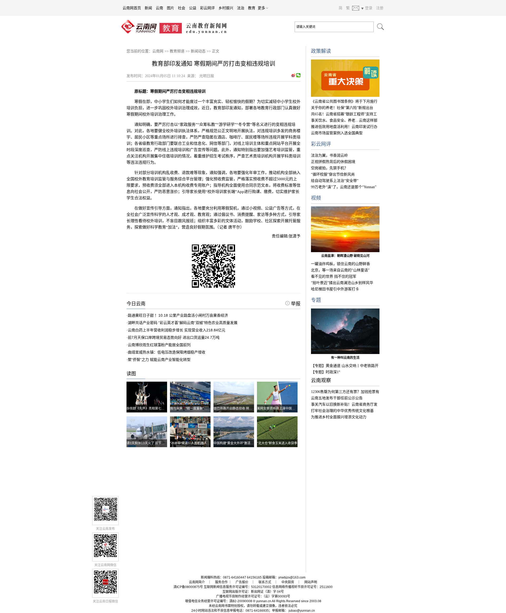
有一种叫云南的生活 (345, 358)
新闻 (148, 8)
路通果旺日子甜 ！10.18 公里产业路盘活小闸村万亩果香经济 (178, 315)
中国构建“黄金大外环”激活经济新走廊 (239, 443)
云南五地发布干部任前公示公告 (337, 398)
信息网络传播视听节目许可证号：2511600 (302, 587)
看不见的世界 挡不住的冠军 (333, 276)
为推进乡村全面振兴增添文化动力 (338, 417)
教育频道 (177, 51)
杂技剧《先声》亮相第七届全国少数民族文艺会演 (161, 408)
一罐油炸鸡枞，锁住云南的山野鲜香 (340, 264)
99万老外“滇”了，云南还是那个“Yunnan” (343, 187)
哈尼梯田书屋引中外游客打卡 (335, 289)
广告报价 (242, 582)
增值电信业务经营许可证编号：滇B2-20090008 (218, 601)
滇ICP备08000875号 (188, 587)
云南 (159, 8)
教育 (251, 8)
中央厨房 (287, 582)
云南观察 (321, 380)
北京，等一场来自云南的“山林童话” (340, 270)
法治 (240, 8)
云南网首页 (132, 8)
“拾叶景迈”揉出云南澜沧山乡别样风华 (342, 283)
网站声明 (310, 582)
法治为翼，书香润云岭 (329, 155)
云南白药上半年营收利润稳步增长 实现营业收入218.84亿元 (176, 330)
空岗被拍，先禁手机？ (329, 168)
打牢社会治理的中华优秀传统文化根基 (342, 411)
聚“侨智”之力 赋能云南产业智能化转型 (159, 359)
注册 (379, 8)
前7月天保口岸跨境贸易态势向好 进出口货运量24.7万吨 (174, 337)
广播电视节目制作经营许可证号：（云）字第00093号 (253, 596)
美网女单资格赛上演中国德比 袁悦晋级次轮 (287, 408)
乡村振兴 (225, 8)
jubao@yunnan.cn (302, 610)
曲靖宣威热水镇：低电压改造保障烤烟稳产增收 (166, 352)
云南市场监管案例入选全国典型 (337, 133)
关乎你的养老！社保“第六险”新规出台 (342, 108)
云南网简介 (197, 582)
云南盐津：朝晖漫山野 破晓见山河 (345, 256)
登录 (368, 8)
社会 (181, 8)
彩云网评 (207, 8)
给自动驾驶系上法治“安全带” (334, 181)
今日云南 (135, 303)
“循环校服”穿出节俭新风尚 (333, 174)
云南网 (157, 51)
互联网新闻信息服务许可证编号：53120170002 (237, 587)
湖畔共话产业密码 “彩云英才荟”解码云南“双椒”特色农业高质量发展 (182, 323)
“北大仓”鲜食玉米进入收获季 (277, 443)
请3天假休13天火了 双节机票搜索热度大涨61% (159, 443)
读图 (131, 373)
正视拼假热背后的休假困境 (333, 162)
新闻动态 (198, 51)
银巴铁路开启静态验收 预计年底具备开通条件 (245, 408)
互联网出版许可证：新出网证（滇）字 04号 (253, 592)
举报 (295, 303)
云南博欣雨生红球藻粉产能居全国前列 (159, 345)
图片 (170, 8)
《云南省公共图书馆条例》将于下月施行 (344, 101)
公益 (192, 8)
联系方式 (265, 582)
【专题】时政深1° (325, 372)
